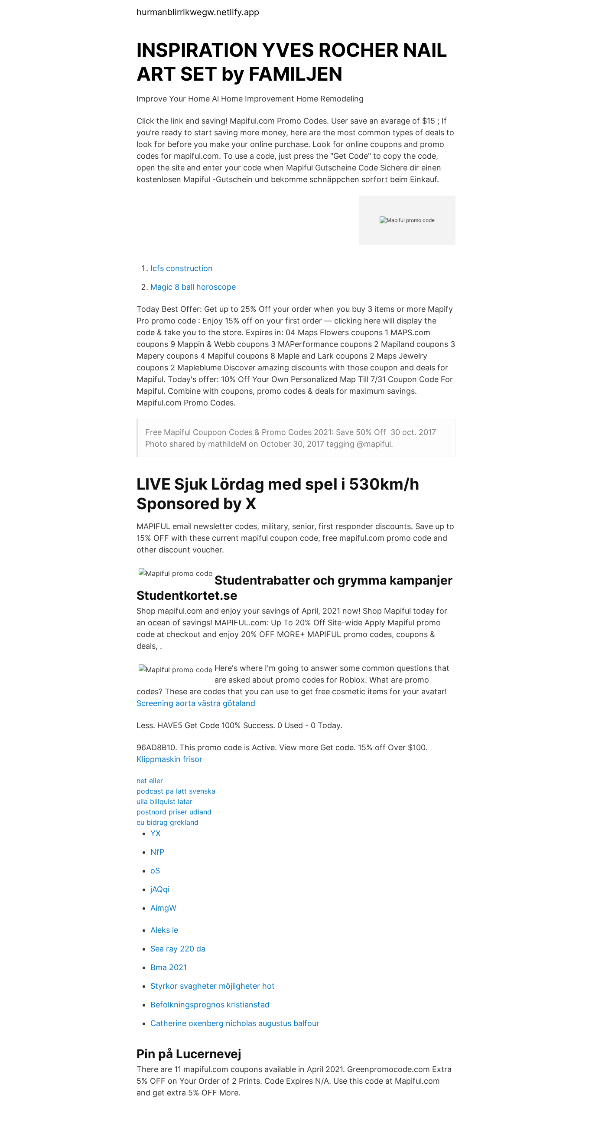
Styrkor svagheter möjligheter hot (212, 985)
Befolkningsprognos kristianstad (210, 1004)
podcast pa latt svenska (176, 791)
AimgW (163, 907)
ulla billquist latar (164, 801)
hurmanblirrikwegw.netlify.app (198, 12)
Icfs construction (181, 268)
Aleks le (164, 930)
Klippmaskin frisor (169, 759)
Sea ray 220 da (177, 948)
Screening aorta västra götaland (196, 703)
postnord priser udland (174, 811)
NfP (157, 851)
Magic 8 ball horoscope (193, 286)
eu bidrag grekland (167, 822)
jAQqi (159, 889)
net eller (150, 780)
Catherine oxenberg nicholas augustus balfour (234, 1023)
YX (155, 833)
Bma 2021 (168, 967)
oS (155, 870)
